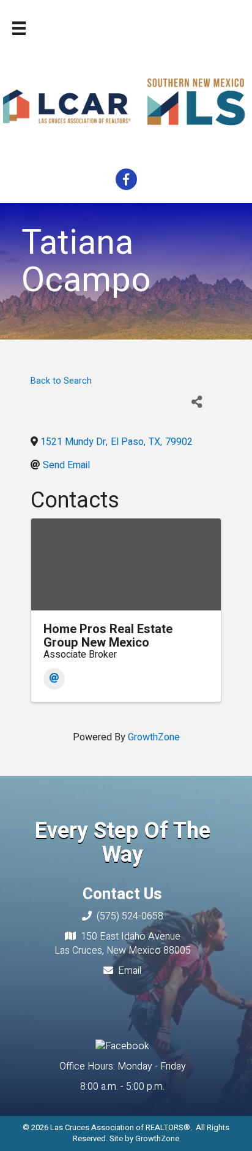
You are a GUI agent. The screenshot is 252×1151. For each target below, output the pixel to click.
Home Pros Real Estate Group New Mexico (107, 635)
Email (129, 970)
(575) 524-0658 (130, 916)
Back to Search (61, 380)
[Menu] (19, 28)
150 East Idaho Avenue (130, 936)
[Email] (54, 678)
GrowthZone (154, 737)
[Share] (197, 402)
